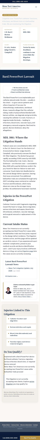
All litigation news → (11, 276)
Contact (35, 425)
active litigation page (25, 251)
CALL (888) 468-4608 (20, 1)
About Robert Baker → (25, 296)
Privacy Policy (6, 425)
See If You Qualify (30, 438)
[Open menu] (36, 6)
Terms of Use (15, 425)
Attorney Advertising (26, 425)
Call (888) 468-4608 (10, 438)
